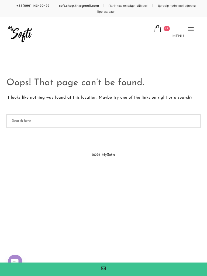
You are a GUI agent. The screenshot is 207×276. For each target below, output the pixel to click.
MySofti (108, 155)
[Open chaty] (15, 262)
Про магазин (106, 11)
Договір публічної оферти (177, 5)
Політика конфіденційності (129, 5)
